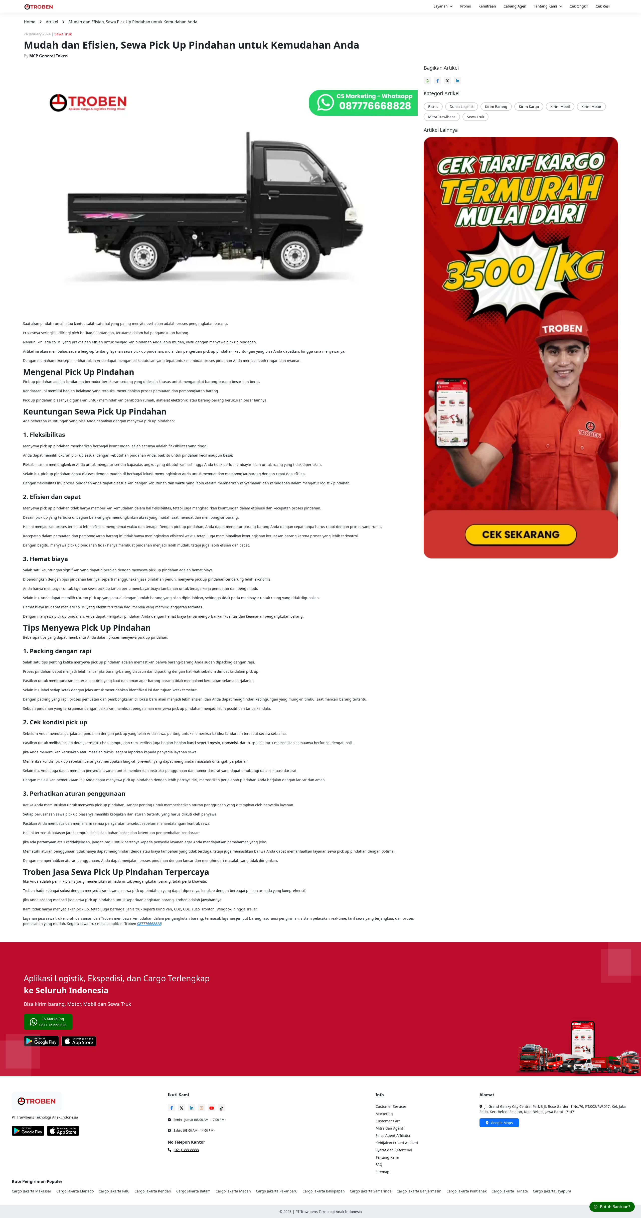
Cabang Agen (515, 6)
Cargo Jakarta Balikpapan (323, 1191)
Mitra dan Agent (389, 1128)
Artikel (52, 22)
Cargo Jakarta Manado (75, 1191)
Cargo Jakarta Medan (233, 1191)
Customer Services (391, 1106)
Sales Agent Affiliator (393, 1135)
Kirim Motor (591, 106)
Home (29, 22)
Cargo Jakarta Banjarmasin (419, 1191)
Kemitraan (487, 6)
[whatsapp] (429, 78)
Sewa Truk (475, 116)
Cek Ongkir (579, 6)
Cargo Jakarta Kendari (152, 1191)
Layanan (441, 6)
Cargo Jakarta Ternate (510, 1191)
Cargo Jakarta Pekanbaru (276, 1191)
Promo (465, 6)
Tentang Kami (545, 6)
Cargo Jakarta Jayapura (552, 1191)
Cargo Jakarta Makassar (31, 1191)
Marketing (384, 1113)
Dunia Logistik (461, 106)
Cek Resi (603, 6)
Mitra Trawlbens (441, 116)
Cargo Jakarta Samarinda (371, 1191)
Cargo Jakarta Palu (114, 1191)
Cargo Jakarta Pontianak (466, 1191)
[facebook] (439, 78)
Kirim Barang (496, 106)
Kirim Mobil (560, 106)
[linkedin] (459, 78)
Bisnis (433, 106)
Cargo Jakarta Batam (193, 1191)
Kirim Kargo (529, 106)
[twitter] (449, 78)
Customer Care (388, 1121)
